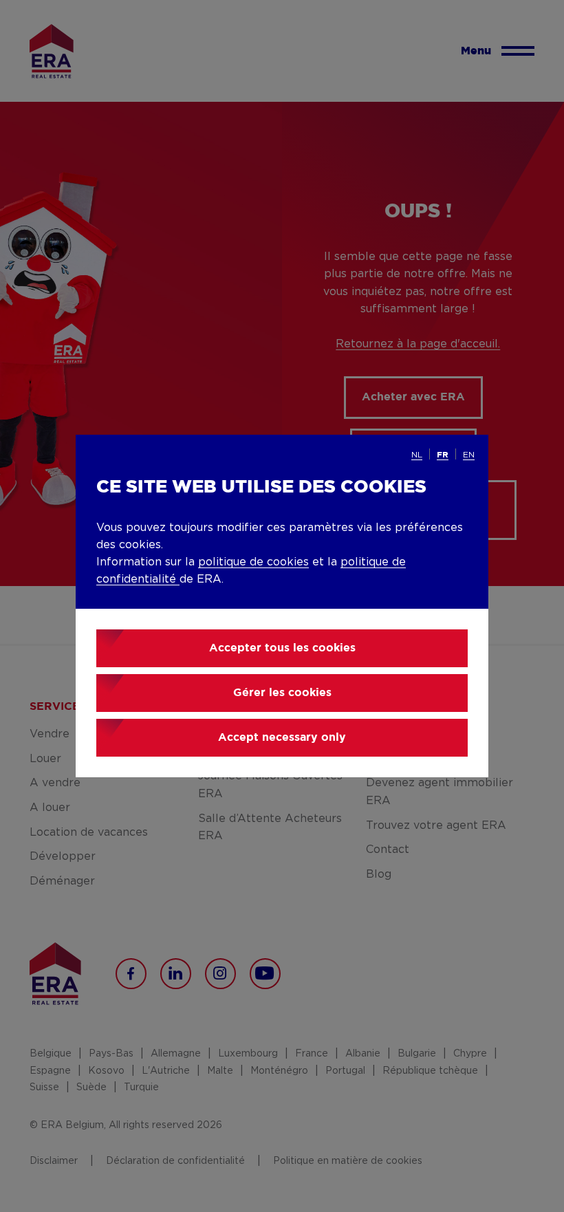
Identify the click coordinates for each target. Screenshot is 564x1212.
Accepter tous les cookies (282, 648)
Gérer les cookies (282, 693)
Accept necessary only (282, 738)
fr (442, 455)
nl (416, 455)
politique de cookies (253, 561)
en (469, 455)
